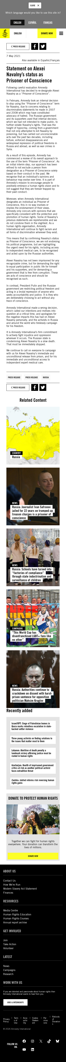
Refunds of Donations (56, 1020)
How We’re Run (11, 884)
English (17, 22)
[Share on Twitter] (42, 46)
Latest (7, 956)
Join (5, 940)
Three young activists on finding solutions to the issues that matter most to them (32, 740)
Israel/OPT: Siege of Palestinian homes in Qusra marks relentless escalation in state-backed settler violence (32, 726)
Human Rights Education (17, 914)
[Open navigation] (61, 33)
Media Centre (10, 910)
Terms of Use (16, 1020)
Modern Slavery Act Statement (20, 888)
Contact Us (9, 880)
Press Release (14, 377)
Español (32, 22)
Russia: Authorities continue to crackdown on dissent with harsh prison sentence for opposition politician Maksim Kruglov (32, 695)
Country (16, 453)
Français (47, 22)
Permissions (45, 1020)
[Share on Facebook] (34, 46)
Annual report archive (15, 922)
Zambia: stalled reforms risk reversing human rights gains (33, 782)
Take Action (9, 944)
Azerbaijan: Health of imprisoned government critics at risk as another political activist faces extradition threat (33, 768)
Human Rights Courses (16, 918)
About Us (9, 871)
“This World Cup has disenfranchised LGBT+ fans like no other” (31, 636)
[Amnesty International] (5, 33)
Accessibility (25, 1020)
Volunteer (8, 948)
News (14, 503)
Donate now (33, 856)
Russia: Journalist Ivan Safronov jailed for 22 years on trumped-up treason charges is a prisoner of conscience (32, 512)
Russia (46, 377)
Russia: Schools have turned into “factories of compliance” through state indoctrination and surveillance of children (31, 574)
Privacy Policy (6, 1020)
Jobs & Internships (15, 1002)
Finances (8, 892)
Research (8, 974)
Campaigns (17, 628)
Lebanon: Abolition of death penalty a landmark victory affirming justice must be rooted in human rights (31, 753)
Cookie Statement (35, 1020)
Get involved (12, 931)
